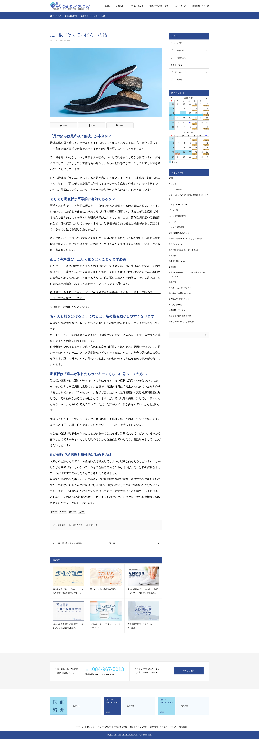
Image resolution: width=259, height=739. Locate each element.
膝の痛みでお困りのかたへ (180, 299)
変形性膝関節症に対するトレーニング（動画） (143, 626)
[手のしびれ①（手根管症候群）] (105, 576)
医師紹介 (172, 256)
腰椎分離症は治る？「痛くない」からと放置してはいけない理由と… (68, 591)
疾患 (68, 40)
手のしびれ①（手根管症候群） (103, 589)
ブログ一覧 (173, 210)
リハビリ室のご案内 (177, 216)
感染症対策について (177, 261)
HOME (107, 6)
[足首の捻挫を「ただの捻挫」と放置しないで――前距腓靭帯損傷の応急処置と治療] (143, 576)
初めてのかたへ (175, 244)
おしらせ (172, 184)
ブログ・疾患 (176, 80)
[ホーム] (51, 15)
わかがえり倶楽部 (176, 227)
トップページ (78, 727)
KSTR (171, 178)
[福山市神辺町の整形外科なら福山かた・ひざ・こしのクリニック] (70, 6)
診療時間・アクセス (200, 6)
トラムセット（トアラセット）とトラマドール (105, 626)
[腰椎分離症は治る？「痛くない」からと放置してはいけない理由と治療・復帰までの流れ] (68, 576)
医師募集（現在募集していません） (184, 250)
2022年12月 (93, 525)
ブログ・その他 (177, 50)
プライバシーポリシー (178, 205)
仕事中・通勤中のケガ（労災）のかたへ (186, 239)
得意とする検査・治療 (158, 6)
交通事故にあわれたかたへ (180, 233)
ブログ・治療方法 (178, 58)
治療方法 (62, 40)
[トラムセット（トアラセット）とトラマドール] (105, 611)
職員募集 (172, 282)
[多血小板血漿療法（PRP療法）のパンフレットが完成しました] (68, 611)
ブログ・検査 (176, 65)
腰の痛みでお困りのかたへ (180, 293)
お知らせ (120, 6)
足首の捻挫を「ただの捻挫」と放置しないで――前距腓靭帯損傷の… (143, 591)
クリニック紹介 (136, 6)
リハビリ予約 (180, 6)
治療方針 (172, 267)
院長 (63, 525)
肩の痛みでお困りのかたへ (180, 288)
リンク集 (172, 222)
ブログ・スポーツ (178, 72)
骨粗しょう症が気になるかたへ (182, 322)
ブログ (173, 727)
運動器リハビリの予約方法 (180, 316)
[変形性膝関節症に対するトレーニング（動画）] (143, 611)
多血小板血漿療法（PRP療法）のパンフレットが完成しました (68, 626)
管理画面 (183, 727)
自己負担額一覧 (175, 305)
